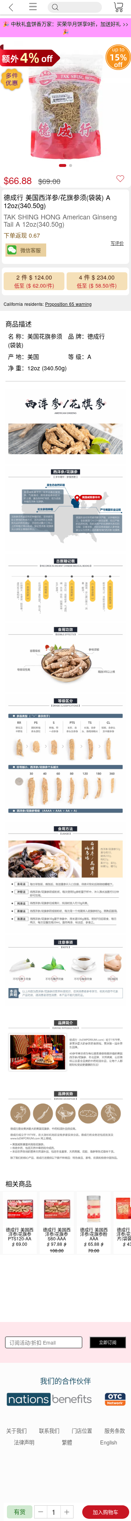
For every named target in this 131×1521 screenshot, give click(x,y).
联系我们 (49, 1430)
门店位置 (82, 1430)
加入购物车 (105, 1512)
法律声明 (24, 1442)
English (108, 1442)
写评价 (117, 243)
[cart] (118, 7)
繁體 (67, 1442)
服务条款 (114, 1430)
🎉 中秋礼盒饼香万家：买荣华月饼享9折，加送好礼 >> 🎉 (65, 27)
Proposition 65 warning (68, 304)
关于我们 (16, 1430)
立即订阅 (107, 1342)
